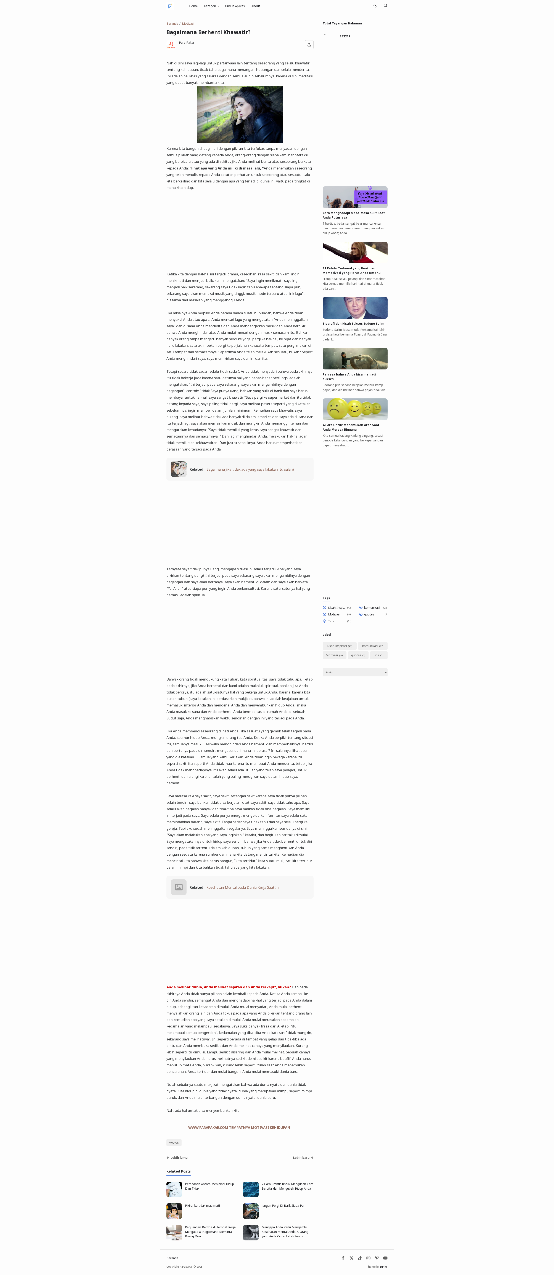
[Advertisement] (240, 227)
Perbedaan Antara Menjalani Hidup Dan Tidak (209, 1186)
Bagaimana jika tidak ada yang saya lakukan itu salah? (250, 469)
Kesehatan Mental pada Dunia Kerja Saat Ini (243, 887)
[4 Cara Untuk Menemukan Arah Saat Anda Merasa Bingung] (355, 419)
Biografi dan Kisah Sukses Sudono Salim (353, 323)
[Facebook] (343, 1259)
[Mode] (375, 6)
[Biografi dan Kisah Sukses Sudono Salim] (355, 317)
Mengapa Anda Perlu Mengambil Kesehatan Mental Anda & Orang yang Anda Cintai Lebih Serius (285, 1231)
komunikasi (372, 608)
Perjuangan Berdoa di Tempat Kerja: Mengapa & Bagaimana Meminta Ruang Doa (210, 1231)
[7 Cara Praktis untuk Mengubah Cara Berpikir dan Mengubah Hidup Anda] (251, 1196)
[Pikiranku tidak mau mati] (174, 1218)
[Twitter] (351, 1259)
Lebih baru (301, 1157)
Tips (331, 621)
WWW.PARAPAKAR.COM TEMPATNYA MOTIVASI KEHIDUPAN (239, 1127)
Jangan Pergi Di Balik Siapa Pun (283, 1205)
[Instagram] (368, 1259)
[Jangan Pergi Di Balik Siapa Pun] (251, 1218)
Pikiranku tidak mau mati (202, 1205)
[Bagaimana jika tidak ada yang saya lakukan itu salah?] (179, 475)
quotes (369, 614)
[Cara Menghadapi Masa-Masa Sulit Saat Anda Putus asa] (355, 207)
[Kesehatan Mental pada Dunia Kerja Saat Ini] (179, 893)
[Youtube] (385, 1259)
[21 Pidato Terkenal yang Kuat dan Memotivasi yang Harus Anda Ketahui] (355, 262)
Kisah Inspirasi (337, 608)
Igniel (384, 1267)
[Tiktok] (360, 1259)
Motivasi (174, 1142)
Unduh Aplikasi (235, 6)
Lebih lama (179, 1157)
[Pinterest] (377, 1259)
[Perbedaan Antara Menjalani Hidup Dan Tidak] (174, 1196)
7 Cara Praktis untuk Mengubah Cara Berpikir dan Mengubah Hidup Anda (287, 1186)
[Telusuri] (385, 6)
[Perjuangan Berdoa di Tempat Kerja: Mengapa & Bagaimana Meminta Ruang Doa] (174, 1239)
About (255, 6)
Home (193, 6)
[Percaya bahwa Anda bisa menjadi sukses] (355, 368)
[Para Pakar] (170, 5)
